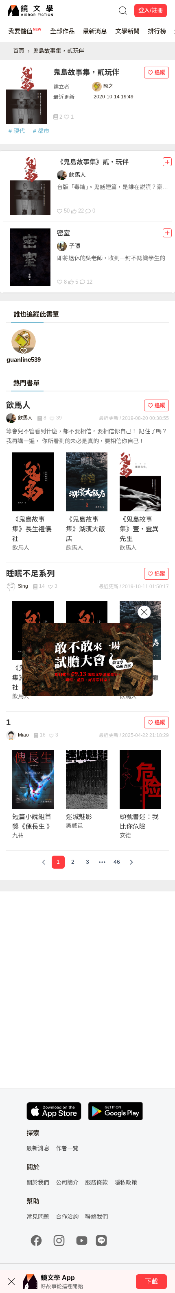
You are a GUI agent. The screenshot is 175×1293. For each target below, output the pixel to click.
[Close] (144, 612)
